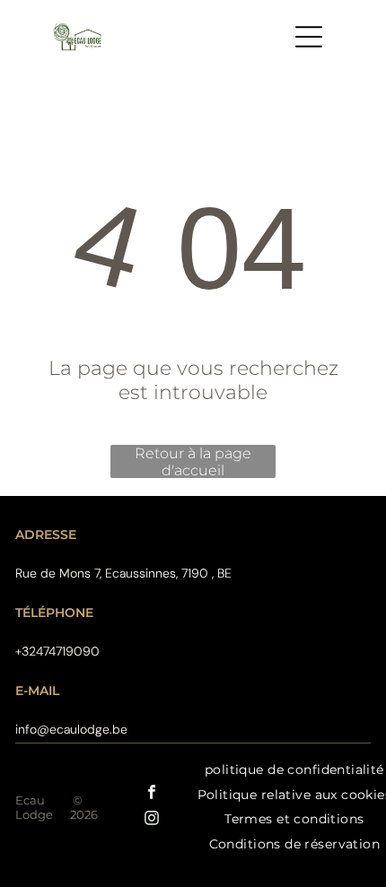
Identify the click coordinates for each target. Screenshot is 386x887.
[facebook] (151, 794)
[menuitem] (294, 819)
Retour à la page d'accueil (193, 461)
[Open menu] (308, 36)
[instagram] (151, 820)
